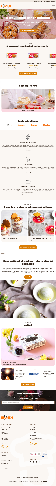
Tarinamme (28, 151)
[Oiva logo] (13, 446)
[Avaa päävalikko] (53, 5)
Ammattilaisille (38, 1)
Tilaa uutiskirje (28, 407)
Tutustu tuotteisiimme (28, 30)
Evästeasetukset (34, 481)
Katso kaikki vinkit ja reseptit (28, 247)
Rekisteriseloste (12, 481)
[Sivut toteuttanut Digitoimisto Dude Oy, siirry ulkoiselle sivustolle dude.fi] (44, 481)
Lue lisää (28, 277)
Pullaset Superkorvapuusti (33, 63)
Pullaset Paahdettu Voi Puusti (11, 63)
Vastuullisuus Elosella (28, 173)
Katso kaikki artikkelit (28, 384)
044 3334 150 (33, 440)
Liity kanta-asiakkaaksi (49, 1)
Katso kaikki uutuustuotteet (28, 73)
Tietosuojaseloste (23, 481)
